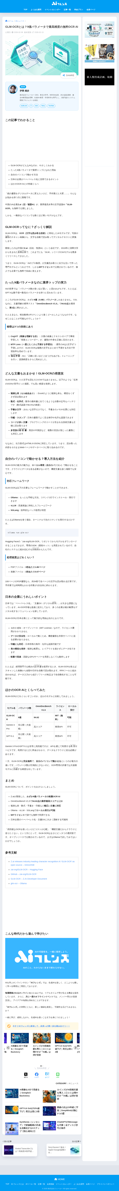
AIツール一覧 (31, 1184)
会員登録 (50, 1184)
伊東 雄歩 (24, 90)
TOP (25, 10)
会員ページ (91, 10)
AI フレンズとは (17, 1184)
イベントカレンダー (52, 10)
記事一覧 (67, 10)
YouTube (51, 106)
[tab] (41, 1066)
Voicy (43, 106)
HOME (61, 1179)
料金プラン (78, 10)
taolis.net (24, 106)
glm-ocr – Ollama (19, 883)
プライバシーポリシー (105, 1184)
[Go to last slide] (8, 1048)
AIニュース (73, 1083)
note (36, 106)
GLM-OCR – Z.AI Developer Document (29, 879)
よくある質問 (36, 10)
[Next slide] (76, 1048)
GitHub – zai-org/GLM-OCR (23, 874)
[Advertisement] (41, 141)
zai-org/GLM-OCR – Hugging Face (27, 869)
